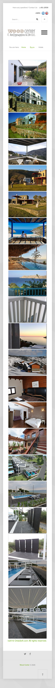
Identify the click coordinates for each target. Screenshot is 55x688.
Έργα (32, 47)
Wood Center (24, 665)
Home (23, 47)
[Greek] (43, 13)
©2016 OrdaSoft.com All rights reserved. (27, 640)
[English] (46, 13)
